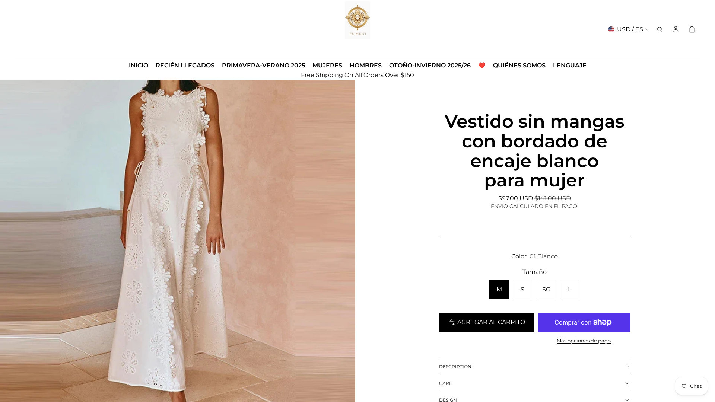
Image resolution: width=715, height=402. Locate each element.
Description (455, 366)
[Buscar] (660, 29)
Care (445, 383)
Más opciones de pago (584, 341)
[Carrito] (692, 29)
